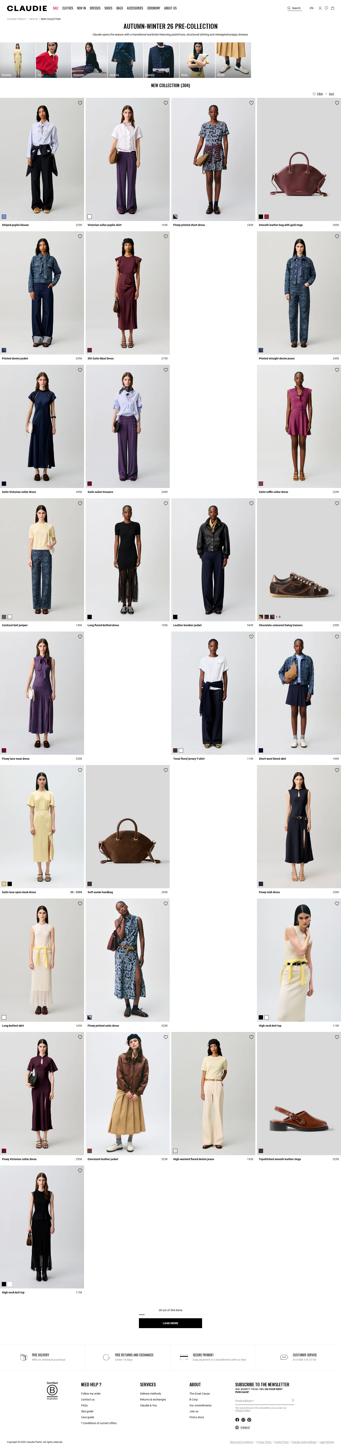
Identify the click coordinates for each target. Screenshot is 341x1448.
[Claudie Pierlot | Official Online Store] (27, 8)
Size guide (87, 1411)
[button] (56, 8)
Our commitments (200, 1405)
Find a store (196, 1417)
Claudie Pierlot (16, 19)
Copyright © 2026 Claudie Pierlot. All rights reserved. (35, 1442)
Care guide (87, 1417)
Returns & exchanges (153, 1399)
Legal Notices (326, 1442)
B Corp (193, 1399)
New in (33, 19)
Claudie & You (148, 1405)
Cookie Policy (281, 1442)
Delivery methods (150, 1393)
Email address (243, 1400)
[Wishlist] (80, 103)
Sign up (292, 1401)
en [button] (311, 8)
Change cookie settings (303, 1442)
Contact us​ (88, 1399)
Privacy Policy (264, 1442)
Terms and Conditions (241, 1442)
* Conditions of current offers (99, 1423)
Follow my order (91, 1393)
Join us (193, 1411)
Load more (170, 1323)
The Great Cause (199, 1393)
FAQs (84, 1405)
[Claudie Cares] (52, 1390)
